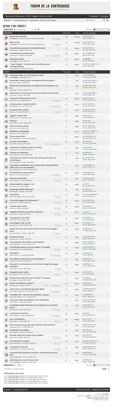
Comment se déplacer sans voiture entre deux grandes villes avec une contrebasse (34, 166)
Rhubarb (15, 155)
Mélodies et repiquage (19, 131)
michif (87, 319)
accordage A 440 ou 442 (20, 223)
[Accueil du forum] (16, 8)
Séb (13, 186)
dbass (14, 38)
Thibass (15, 302)
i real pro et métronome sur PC (23, 98)
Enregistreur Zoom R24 (19, 218)
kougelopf (16, 244)
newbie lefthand (18, 291)
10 (59, 285)
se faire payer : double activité (23, 104)
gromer (15, 118)
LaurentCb (16, 233)
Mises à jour (15, 42)
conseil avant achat (18, 206)
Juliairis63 (89, 165)
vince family (89, 300)
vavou (14, 214)
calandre (88, 48)
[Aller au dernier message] (92, 36)
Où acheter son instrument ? (22, 172)
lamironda (89, 247)
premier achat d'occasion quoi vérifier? (26, 335)
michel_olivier (90, 80)
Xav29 (14, 123)
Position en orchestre (19, 153)
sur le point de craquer (19, 341)
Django (88, 223)
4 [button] (101, 29)
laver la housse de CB (19, 126)
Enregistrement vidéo (19, 272)
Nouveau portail (17, 59)
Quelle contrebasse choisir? (22, 283)
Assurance (14, 253)
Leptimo (88, 206)
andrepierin (89, 53)
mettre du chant (17, 237)
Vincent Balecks (91, 64)
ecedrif (15, 310)
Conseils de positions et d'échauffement (27, 48)
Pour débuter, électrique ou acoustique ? (27, 259)
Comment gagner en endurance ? (24, 200)
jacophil (18, 197)
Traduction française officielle (95, 398)
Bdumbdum (89, 85)
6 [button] (106, 29)
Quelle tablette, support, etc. (22, 184)
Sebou (14, 55)
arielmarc (16, 315)
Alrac (14, 95)
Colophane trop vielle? (19, 330)
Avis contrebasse (17, 319)
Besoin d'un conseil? (14, 26)
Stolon (14, 269)
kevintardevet (90, 341)
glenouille (16, 327)
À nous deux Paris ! (18, 136)
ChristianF (16, 162)
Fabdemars (16, 138)
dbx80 (14, 321)
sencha (88, 272)
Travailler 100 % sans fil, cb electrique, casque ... (30, 295)
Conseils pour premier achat (22, 53)
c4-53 (14, 337)
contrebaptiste (91, 194)
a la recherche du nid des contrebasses (27, 242)
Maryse (15, 50)
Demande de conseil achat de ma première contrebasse (34, 93)
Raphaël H (89, 172)
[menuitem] (20, 16)
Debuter (13, 121)
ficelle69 (88, 36)
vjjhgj (14, 280)
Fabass (15, 332)
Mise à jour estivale (18, 36)
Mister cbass (17, 297)
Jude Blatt (89, 75)
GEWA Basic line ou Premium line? (24, 360)
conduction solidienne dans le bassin (26, 147)
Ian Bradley (105, 394)
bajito (14, 90)
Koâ (13, 208)
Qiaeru (107, 398)
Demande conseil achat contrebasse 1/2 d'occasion (32, 80)
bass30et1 (89, 200)
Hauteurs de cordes (18, 178)
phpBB (87, 396)
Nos (13, 112)
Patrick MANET (90, 93)
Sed (13, 83)
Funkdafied (89, 104)
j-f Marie (15, 180)
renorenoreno (17, 170)
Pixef (14, 220)
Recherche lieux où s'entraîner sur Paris (27, 75)
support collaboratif (18, 116)
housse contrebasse (19, 141)
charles (15, 69)
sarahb (15, 77)
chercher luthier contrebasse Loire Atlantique (29, 300)
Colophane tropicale (18, 347)
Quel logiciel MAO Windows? (22, 189)
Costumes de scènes (19, 110)
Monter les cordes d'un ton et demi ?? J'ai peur (30, 278)
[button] (109, 29)
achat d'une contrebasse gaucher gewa (27, 289)
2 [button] (96, 29)
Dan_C (17, 255)
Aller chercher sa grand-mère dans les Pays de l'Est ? (33, 325)
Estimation (14, 194)
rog (13, 128)
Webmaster (40, 38)
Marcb (14, 261)
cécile (14, 144)
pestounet (89, 42)
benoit (14, 100)
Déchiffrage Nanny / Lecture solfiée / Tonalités (30, 247)
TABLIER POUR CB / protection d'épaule (26, 212)
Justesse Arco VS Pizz (19, 313)
